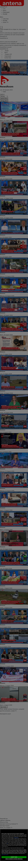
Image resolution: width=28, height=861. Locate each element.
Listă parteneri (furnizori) (4, 854)
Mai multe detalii (16, 837)
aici (7, 843)
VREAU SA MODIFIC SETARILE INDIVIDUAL (14, 858)
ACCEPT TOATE (14, 857)
